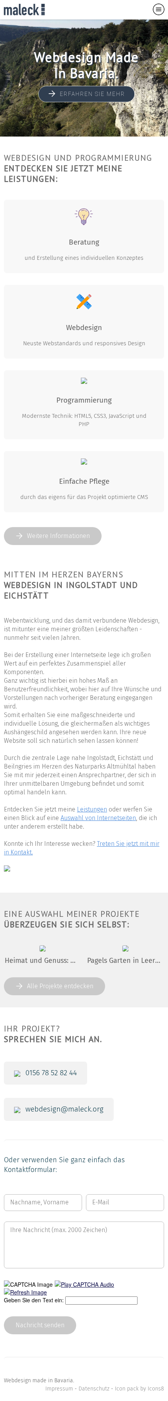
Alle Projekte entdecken (60, 986)
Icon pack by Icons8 (139, 1389)
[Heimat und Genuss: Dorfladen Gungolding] (43, 949)
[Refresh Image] (25, 1292)
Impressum (59, 1389)
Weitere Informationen (58, 536)
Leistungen (92, 809)
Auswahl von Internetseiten (98, 818)
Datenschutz (94, 1389)
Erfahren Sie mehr (92, 94)
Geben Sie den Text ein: (34, 1300)
